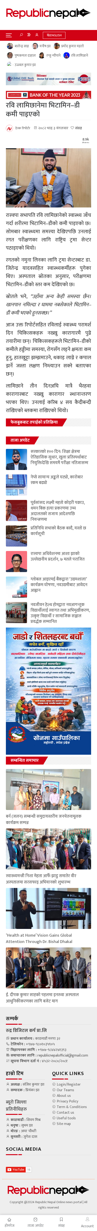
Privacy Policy (67, 1101)
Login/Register (68, 1084)
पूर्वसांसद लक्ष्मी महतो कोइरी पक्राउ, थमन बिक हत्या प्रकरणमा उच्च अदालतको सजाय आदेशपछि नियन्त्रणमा (58, 511)
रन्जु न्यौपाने (53, 56)
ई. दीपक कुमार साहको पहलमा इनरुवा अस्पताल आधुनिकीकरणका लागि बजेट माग (42, 998)
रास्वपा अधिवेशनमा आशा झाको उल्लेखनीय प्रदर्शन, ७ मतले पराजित (58, 556)
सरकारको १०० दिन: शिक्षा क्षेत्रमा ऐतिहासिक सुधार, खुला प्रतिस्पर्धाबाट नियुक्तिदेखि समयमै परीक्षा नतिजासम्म (59, 457)
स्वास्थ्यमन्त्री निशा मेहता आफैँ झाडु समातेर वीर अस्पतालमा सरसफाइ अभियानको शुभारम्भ (41, 879)
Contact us (65, 1113)
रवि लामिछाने (79, 56)
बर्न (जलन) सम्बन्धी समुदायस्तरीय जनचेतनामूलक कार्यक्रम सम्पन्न (43, 819)
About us (63, 1096)
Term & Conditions (71, 1107)
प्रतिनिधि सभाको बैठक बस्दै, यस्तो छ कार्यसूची (58, 531)
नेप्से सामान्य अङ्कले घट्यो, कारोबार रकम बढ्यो (57, 480)
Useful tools (66, 1118)
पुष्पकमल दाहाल (25, 56)
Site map (63, 1124)
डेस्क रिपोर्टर (22, 128)
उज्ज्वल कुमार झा (25, 65)
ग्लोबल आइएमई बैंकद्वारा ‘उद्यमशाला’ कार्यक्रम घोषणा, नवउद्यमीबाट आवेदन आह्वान (59, 585)
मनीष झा (45, 46)
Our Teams (65, 1090)
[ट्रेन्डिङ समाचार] (29, 35)
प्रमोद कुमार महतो (72, 46)
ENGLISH (56, 35)
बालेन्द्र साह (22, 46)
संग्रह (78, 128)
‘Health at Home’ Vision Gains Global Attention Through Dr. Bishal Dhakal (39, 938)
